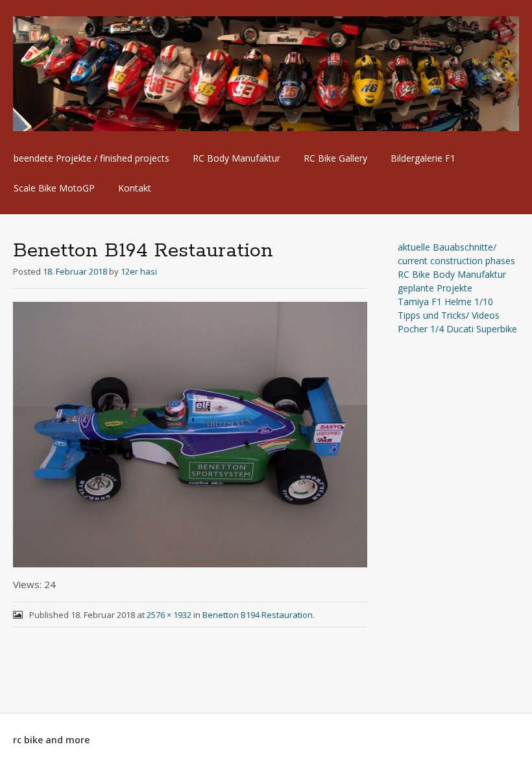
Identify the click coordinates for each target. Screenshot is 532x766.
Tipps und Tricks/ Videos (449, 315)
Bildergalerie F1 (423, 158)
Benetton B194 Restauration (257, 615)
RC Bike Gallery (335, 158)
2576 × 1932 (169, 615)
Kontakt (134, 188)
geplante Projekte (435, 288)
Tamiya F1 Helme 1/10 (445, 301)
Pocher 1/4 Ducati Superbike (457, 329)
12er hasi (139, 271)
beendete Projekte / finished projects (91, 158)
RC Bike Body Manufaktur (452, 274)
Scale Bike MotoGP (54, 188)
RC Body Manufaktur (236, 158)
